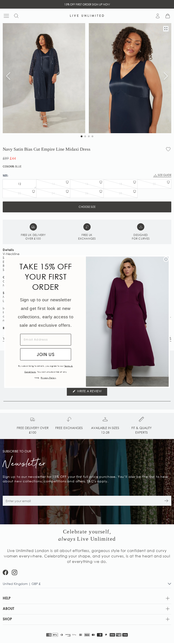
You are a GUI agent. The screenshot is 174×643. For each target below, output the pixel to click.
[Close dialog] (166, 259)
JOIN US (46, 354)
